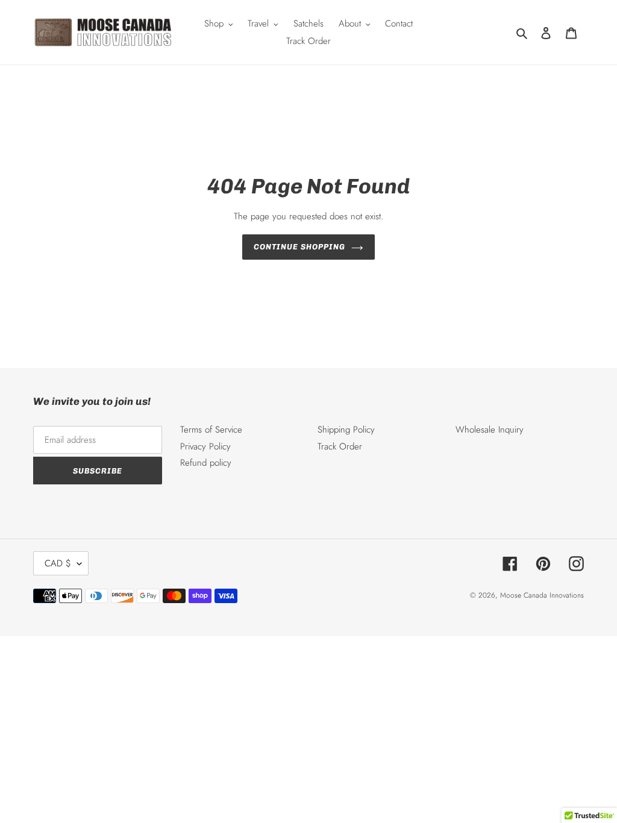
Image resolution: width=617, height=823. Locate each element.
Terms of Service (211, 429)
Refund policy (205, 462)
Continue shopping (300, 246)
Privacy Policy (205, 446)
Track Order (340, 446)
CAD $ (58, 563)
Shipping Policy (346, 429)
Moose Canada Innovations (542, 595)
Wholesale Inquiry (490, 429)
